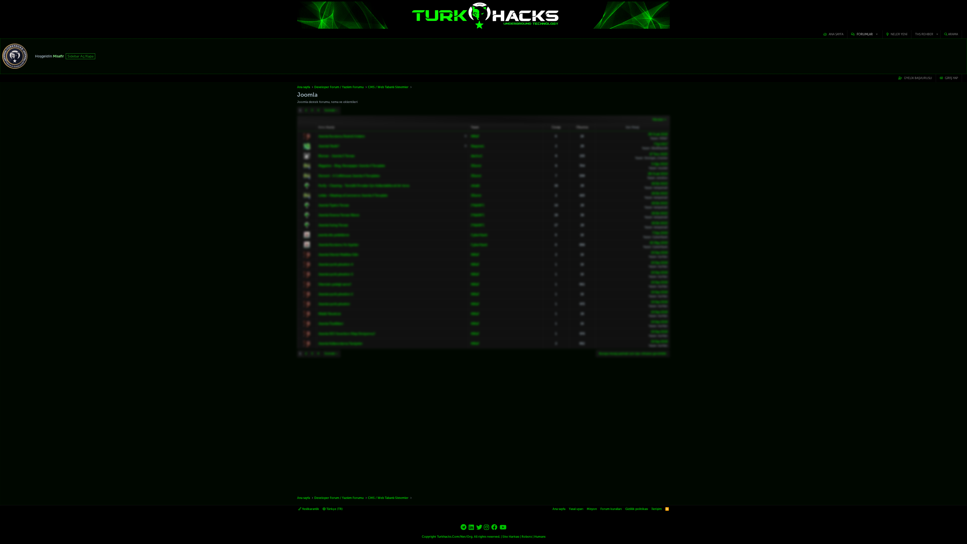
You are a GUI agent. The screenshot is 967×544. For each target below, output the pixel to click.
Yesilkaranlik (310, 509)
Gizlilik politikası (636, 509)
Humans (539, 536)
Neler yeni (899, 34)
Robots (527, 536)
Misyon (592, 509)
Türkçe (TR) (334, 509)
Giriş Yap (951, 78)
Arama (953, 34)
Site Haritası (510, 536)
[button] (864, 34)
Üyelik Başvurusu (918, 78)
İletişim (656, 509)
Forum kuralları (611, 509)
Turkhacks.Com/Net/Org (454, 536)
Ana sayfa (836, 34)
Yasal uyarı (576, 509)
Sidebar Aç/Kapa (80, 56)
